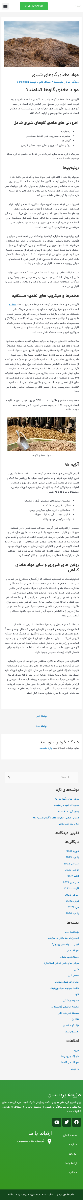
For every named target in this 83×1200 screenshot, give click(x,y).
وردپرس (74, 1069)
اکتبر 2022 (72, 876)
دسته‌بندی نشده (69, 957)
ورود (76, 1050)
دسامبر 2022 (71, 864)
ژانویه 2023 (72, 857)
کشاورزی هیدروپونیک (66, 982)
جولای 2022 (72, 895)
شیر (76, 969)
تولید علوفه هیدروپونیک (65, 944)
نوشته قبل (41, 716)
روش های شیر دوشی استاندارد (61, 963)
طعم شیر (73, 975)
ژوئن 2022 (72, 901)
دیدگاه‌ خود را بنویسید (66, 82)
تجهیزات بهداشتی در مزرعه (63, 938)
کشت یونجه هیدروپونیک (64, 988)
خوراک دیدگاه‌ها (70, 1062)
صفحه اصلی (70, 1135)
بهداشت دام (72, 932)
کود (77, 994)
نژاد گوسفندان (71, 1025)
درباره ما (72, 1144)
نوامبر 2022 (72, 870)
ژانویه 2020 (72, 913)
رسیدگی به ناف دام (68, 811)
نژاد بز (75, 1019)
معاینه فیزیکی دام (68, 1013)
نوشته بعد (41, 726)
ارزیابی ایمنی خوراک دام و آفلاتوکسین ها (56, 818)
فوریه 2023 (72, 851)
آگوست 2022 (71, 889)
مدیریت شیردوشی (68, 824)
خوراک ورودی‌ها (70, 1056)
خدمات (73, 1154)
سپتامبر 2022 (71, 882)
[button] (5, 6)
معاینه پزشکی (71, 1000)
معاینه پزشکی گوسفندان (65, 1007)
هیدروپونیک (72, 1032)
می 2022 (73, 907)
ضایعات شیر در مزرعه (66, 805)
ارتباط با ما (71, 1163)
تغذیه (12, 305)
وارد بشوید (46, 748)
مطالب (73, 1172)
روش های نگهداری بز (67, 799)
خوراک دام (45, 82)
